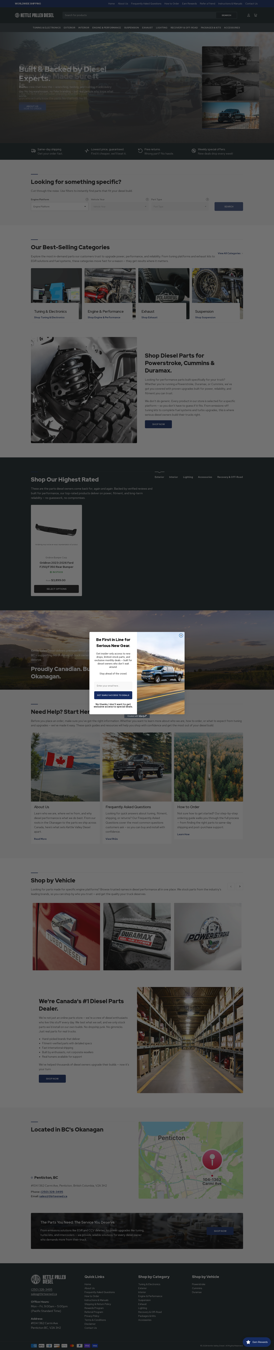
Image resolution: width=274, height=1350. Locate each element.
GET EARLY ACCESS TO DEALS (113, 695)
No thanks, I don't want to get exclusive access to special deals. (113, 705)
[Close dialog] (181, 635)
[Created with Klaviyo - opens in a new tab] (137, 716)
